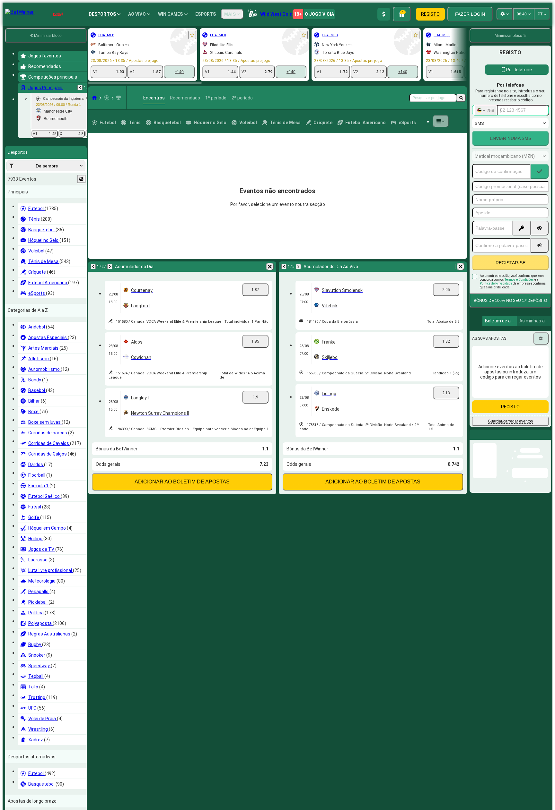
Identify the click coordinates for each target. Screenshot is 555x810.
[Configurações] (541, 338)
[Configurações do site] (505, 14)
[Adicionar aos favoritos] (192, 35)
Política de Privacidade (496, 283)
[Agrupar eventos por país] (81, 179)
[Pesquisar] (461, 98)
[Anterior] (80, 87)
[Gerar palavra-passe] (522, 228)
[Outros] (441, 121)
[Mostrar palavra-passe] (540, 228)
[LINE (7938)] (94, 97)
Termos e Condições (519, 279)
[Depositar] (383, 14)
